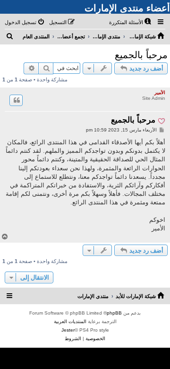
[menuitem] (131, 22)
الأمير (159, 92)
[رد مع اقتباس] (16, 100)
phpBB (114, 313)
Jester (68, 330)
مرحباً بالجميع (141, 55)
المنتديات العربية (70, 321)
